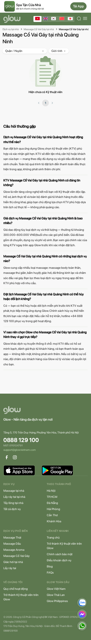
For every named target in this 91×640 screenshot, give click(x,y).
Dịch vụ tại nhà (11, 29)
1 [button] (45, 103)
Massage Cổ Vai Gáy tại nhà (39, 29)
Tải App (78, 6)
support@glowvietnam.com (19, 449)
